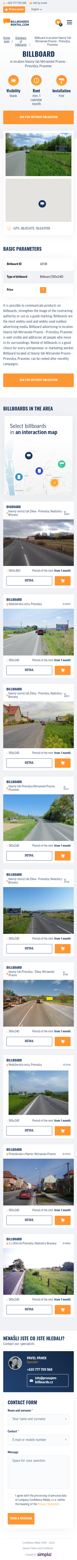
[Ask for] (63, 581)
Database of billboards (21, 42)
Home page (6, 40)
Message (13, 1452)
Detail (29, 580)
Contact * (13, 1431)
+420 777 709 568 (39, 1370)
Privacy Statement (48, 1504)
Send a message (21, 1518)
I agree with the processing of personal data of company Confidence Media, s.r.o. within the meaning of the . (41, 1500)
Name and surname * (20, 1410)
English (35, 9)
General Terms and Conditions (38, 1548)
